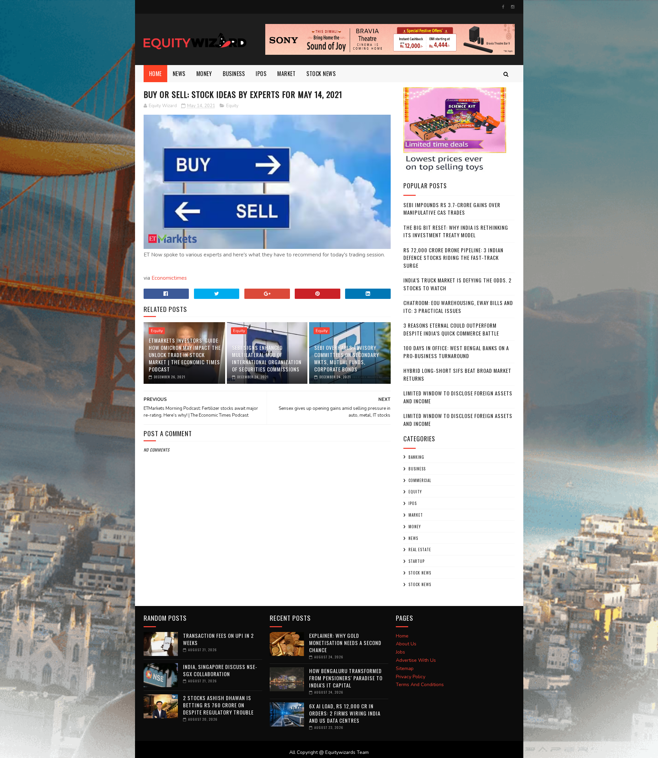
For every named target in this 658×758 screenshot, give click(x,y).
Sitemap (405, 668)
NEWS (179, 74)
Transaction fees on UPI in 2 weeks (218, 639)
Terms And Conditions (420, 684)
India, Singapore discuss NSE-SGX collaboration (220, 670)
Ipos (261, 74)
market (286, 74)
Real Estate (420, 549)
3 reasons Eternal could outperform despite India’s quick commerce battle (451, 329)
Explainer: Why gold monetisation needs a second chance (345, 643)
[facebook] (503, 7)
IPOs (413, 503)
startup (417, 561)
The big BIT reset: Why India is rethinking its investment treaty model (455, 231)
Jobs (400, 652)
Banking (416, 457)
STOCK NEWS (420, 584)
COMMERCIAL (420, 480)
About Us (406, 644)
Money (204, 74)
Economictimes (169, 278)
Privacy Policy (410, 676)
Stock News (321, 74)
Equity (232, 106)
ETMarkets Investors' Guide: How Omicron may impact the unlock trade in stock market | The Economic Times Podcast (185, 355)
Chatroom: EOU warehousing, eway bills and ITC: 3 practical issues (458, 306)
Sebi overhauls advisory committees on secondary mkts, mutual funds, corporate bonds (346, 358)
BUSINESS (234, 74)
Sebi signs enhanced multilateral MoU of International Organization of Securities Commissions (267, 358)
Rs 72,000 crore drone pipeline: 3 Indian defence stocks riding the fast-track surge (453, 257)
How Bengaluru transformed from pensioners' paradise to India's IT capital (345, 678)
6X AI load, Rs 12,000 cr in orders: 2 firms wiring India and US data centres (344, 713)
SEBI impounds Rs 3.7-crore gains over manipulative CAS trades (451, 208)
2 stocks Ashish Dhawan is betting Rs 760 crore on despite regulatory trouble (218, 705)
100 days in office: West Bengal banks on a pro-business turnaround (456, 351)
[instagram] (513, 7)
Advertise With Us (416, 660)
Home (155, 74)
